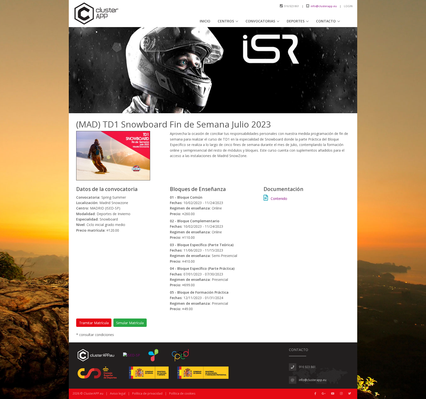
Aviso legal (117, 393)
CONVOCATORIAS (260, 21)
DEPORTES (295, 21)
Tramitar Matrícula (94, 322)
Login (348, 6)
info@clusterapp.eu (324, 6)
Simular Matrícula (130, 322)
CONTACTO (326, 21)
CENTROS (226, 21)
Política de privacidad (147, 393)
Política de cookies (182, 393)
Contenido (279, 198)
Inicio (205, 21)
